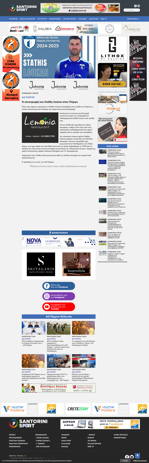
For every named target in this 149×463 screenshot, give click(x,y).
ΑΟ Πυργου (42, 19)
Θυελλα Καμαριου (27, 19)
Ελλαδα (64, 446)
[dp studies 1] (24, 409)
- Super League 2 (42, 440)
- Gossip (91, 435)
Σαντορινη (93, 19)
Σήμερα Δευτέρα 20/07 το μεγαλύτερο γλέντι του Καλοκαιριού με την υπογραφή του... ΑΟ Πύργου (58, 377)
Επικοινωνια (15, 446)
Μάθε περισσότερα (140, 461)
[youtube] (138, 6)
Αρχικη (12, 435)
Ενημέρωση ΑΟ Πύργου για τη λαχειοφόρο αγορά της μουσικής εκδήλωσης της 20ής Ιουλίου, (33, 377)
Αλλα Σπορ (66, 440)
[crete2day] (50, 409)
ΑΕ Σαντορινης (69, 19)
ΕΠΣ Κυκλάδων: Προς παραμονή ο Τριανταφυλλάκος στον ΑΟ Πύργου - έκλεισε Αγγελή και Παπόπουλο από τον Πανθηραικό (58, 346)
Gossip (91, 438)
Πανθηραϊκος (55, 19)
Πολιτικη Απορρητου (18, 443)
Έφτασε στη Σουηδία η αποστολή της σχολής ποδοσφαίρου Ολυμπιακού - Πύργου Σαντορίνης (83, 377)
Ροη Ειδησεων (15, 438)
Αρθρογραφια (120, 438)
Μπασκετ (65, 435)
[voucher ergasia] (77, 409)
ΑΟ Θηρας (13, 19)
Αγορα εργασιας (121, 435)
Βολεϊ (63, 438)
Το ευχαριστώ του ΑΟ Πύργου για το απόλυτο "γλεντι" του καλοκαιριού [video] (83, 343)
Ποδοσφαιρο (41, 435)
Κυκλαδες (82, 19)
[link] (59, 193)
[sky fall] (119, 29)
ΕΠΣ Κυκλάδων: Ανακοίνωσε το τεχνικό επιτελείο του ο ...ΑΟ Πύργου (33, 343)
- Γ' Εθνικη (40, 443)
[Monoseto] (29, 29)
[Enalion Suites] (97, 29)
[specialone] (5, 409)
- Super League (42, 438)
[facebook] (135, 6)
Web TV (104, 19)
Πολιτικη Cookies (17, 440)
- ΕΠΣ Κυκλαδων (42, 446)
